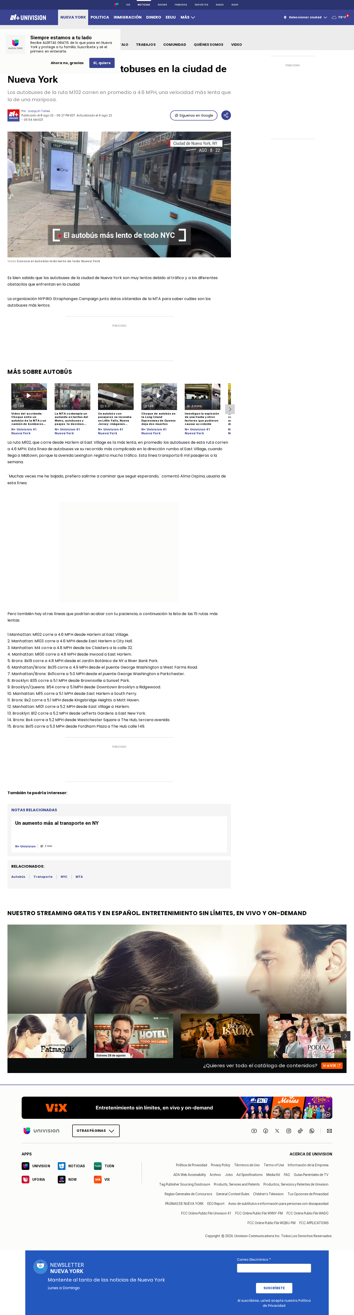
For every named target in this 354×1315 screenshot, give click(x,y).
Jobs (229, 1175)
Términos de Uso (247, 1165)
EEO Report (215, 1204)
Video (236, 44)
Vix (128, 4)
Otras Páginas (91, 1130)
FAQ (287, 1175)
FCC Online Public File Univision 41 (206, 1213)
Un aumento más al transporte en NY (57, 823)
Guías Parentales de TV (311, 1175)
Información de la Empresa (308, 1165)
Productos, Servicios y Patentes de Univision (295, 1185)
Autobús (18, 877)
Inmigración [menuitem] (128, 17)
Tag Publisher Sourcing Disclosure (184, 1185)
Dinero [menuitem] (153, 17)
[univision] (27, 17)
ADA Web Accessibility (189, 1175)
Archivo (215, 1175)
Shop (234, 4)
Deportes (201, 4)
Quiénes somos (208, 44)
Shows (162, 4)
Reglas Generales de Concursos (188, 1194)
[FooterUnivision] (41, 1131)
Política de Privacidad (191, 1165)
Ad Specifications (249, 1175)
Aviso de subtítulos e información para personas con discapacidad (278, 1204)
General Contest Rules (232, 1194)
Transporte (42, 877)
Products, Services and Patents (237, 1185)
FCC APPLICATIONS (313, 1223)
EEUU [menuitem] (171, 17)
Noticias (144, 4)
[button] (119, 194)
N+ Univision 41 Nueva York (23, 431)
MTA (79, 877)
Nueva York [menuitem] (73, 17)
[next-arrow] (230, 409)
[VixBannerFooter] (177, 1108)
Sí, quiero (102, 62)
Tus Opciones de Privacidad (308, 1194)
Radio (220, 4)
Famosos (181, 4)
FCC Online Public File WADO (307, 1213)
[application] (119, 194)
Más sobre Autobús (39, 372)
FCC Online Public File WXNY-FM (259, 1213)
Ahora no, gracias (67, 62)
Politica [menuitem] (100, 17)
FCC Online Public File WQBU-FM (271, 1223)
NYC (64, 877)
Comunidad (174, 44)
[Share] (226, 115)
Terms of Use (274, 1165)
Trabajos (146, 44)
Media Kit (273, 1175)
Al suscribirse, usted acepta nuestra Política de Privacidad (274, 1303)
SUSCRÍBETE (274, 1288)
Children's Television (268, 1194)
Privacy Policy (220, 1165)
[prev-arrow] (4, 1036)
